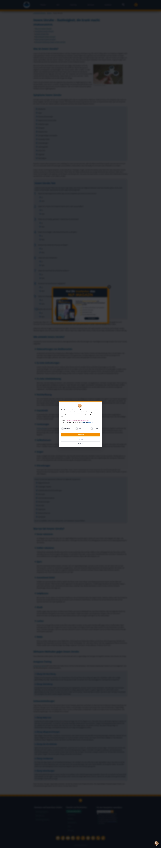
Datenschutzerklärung (87, 422)
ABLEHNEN (80, 443)
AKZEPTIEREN (80, 434)
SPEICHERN (80, 439)
